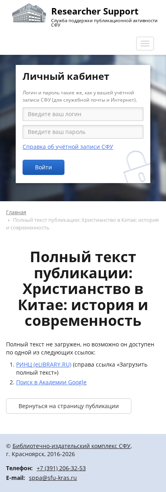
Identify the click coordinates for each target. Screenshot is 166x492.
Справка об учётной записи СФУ (68, 146)
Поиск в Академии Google (51, 382)
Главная (16, 212)
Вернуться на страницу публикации (69, 406)
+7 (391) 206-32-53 (61, 468)
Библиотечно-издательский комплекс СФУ (71, 446)
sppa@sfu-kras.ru (53, 478)
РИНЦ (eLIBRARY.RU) (43, 364)
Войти (43, 167)
